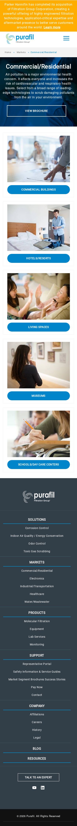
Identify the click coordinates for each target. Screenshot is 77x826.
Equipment (37, 629)
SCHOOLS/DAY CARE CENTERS (38, 464)
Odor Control (36, 543)
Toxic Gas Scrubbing (36, 551)
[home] (27, 39)
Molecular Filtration (37, 621)
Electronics (37, 578)
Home (8, 52)
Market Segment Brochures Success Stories (37, 679)
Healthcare (37, 594)
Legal (37, 737)
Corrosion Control (37, 528)
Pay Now (37, 687)
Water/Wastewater (36, 602)
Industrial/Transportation (37, 586)
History (37, 730)
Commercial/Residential (37, 571)
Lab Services (37, 636)
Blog (37, 749)
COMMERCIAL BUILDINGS (38, 189)
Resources (37, 758)
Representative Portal (37, 664)
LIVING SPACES (38, 327)
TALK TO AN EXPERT (38, 777)
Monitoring (37, 644)
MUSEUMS (38, 395)
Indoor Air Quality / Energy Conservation (37, 536)
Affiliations (37, 714)
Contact (37, 695)
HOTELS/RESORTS (38, 258)
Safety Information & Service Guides (37, 671)
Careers (37, 722)
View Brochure (36, 110)
